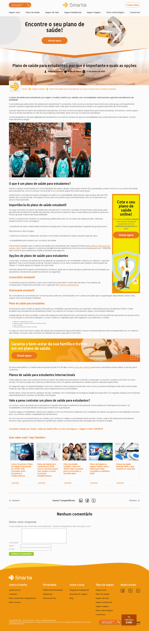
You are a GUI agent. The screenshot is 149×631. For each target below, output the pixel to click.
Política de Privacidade (53, 590)
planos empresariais (68, 285)
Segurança (47, 594)
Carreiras (13, 594)
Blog (71, 598)
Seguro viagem (102, 606)
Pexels (35, 179)
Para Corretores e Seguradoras (22, 598)
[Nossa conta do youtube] (130, 591)
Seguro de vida (102, 598)
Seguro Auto (14, 12)
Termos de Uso (49, 598)
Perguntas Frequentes (79, 590)
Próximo (133, 500)
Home (24, 89)
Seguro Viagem (94, 12)
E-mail (12, 549)
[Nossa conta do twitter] (138, 591)
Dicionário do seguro (78, 594)
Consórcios (135, 12)
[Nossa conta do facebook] (122, 591)
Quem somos (15, 590)
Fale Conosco (15, 602)
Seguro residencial (104, 602)
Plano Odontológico (115, 12)
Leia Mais (15, 483)
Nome (12, 546)
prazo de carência (82, 367)
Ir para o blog (133, 5)
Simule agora (126, 235)
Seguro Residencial (72, 12)
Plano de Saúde (33, 12)
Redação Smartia (55, 71)
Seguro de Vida (52, 12)
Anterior (16, 500)
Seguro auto (101, 590)
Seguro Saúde (38, 89)
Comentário (14, 543)
